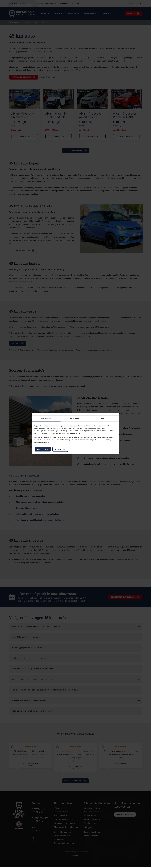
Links (103, 418)
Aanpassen (60, 449)
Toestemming (46, 418)
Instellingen (74, 418)
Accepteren (42, 449)
